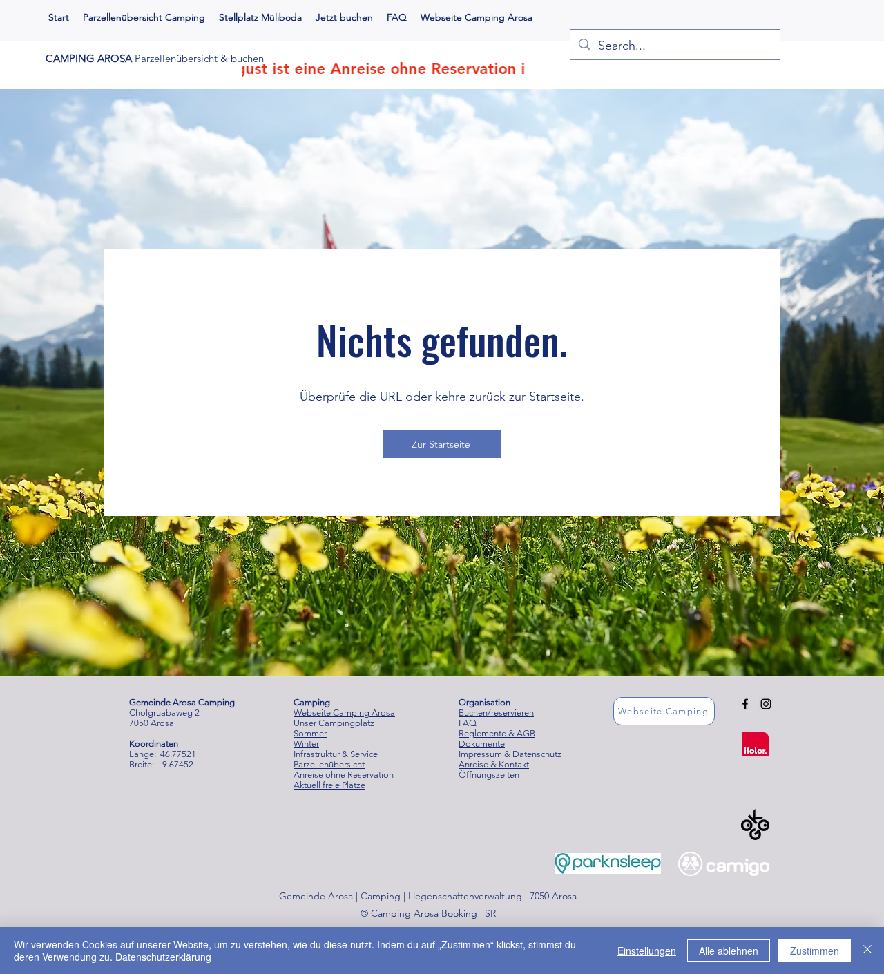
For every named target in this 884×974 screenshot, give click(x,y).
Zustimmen (814, 950)
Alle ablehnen (728, 950)
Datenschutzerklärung (163, 957)
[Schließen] (867, 950)
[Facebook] (745, 704)
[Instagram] (766, 704)
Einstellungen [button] (646, 950)
